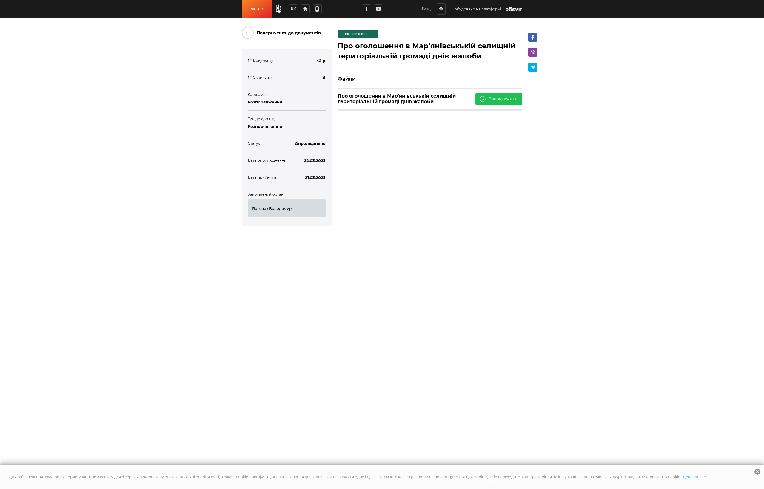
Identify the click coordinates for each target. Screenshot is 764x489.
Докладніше (694, 477)
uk (293, 9)
